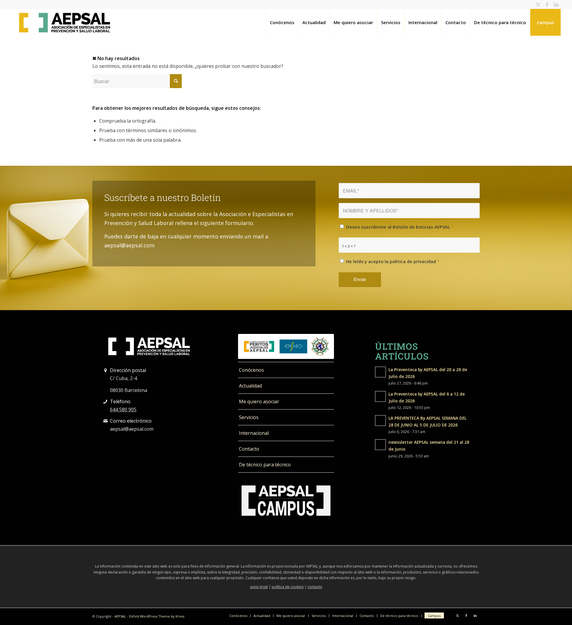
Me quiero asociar (259, 401)
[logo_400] (64, 22)
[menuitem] (282, 22)
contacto (314, 586)
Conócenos (251, 370)
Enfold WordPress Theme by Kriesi (156, 616)
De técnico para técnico (265, 464)
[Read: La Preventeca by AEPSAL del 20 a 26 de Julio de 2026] (380, 372)
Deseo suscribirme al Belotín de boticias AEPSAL (400, 227)
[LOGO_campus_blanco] (286, 500)
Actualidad (250, 385)
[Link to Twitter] (538, 4)
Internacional (254, 433)
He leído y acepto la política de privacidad (392, 261)
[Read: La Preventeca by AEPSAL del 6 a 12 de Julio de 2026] (380, 396)
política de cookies (288, 586)
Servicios (249, 417)
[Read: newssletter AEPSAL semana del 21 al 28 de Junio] (380, 444)
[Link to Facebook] (547, 4)
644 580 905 (123, 409)
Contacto (249, 449)
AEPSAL (120, 616)
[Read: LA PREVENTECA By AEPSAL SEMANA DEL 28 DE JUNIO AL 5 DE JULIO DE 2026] (380, 420)
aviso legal (259, 586)
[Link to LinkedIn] (556, 4)
